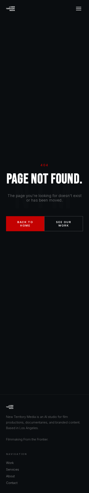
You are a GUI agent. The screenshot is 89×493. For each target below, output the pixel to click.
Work (10, 463)
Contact (11, 483)
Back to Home (25, 223)
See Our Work (63, 223)
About (10, 476)
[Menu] (78, 8)
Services (12, 469)
